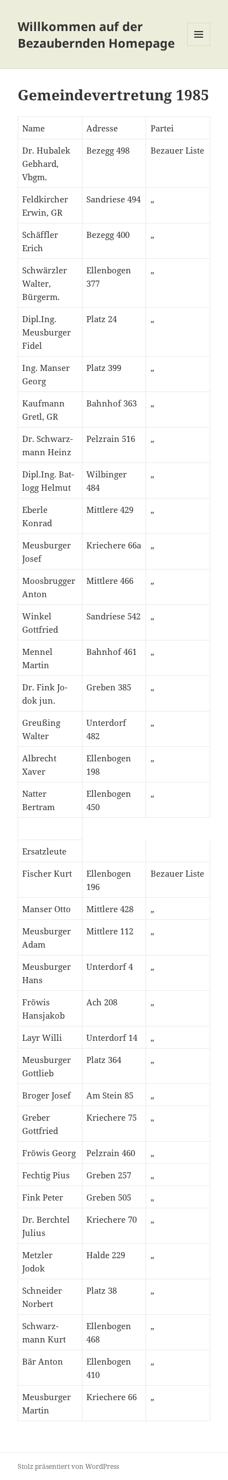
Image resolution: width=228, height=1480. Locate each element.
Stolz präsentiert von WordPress (68, 1466)
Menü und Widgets (199, 45)
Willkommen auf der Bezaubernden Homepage (96, 34)
